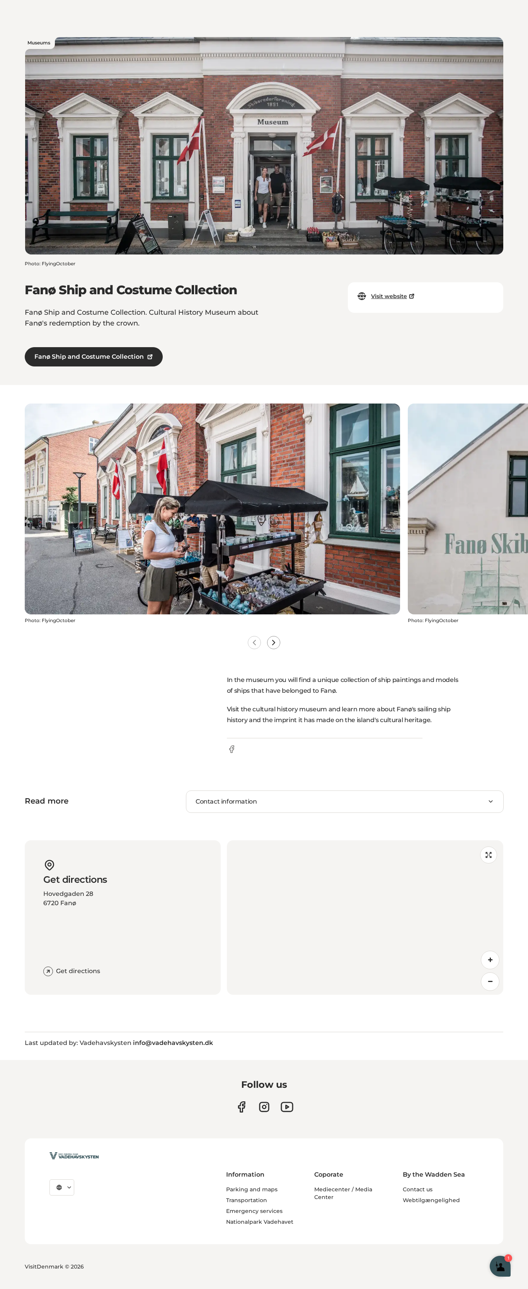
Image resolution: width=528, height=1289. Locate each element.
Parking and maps (252, 1189)
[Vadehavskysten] (74, 1155)
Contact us (418, 1189)
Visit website (389, 296)
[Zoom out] (490, 981)
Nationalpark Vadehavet (259, 1221)
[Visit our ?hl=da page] (264, 1107)
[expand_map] (488, 854)
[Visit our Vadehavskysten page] (241, 1107)
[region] (365, 917)
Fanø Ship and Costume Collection (89, 356)
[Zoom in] (490, 960)
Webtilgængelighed (431, 1200)
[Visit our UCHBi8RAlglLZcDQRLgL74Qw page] (287, 1107)
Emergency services (254, 1211)
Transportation (246, 1200)
